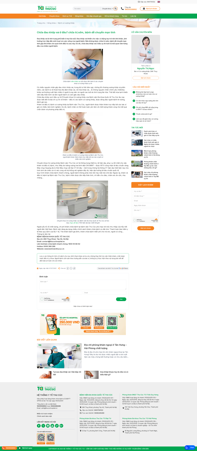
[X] (43, 426)
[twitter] (71, 268)
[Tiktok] (57, 426)
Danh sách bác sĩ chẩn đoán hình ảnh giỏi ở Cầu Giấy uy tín (151, 133)
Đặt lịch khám (146, 78)
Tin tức (124, 16)
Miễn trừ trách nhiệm (45, 414)
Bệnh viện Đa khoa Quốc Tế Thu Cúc (96, 395)
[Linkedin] (48, 426)
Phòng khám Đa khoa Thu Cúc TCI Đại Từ (95, 418)
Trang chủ (41, 23)
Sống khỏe (79, 16)
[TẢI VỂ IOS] (41, 437)
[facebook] (67, 268)
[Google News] (61, 426)
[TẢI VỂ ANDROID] (50, 437)
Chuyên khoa (54, 16)
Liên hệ (133, 16)
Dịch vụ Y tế (67, 16)
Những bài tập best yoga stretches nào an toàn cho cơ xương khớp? (146, 94)
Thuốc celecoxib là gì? (144, 114)
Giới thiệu (42, 16)
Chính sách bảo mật (44, 416)
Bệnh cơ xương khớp (66, 23)
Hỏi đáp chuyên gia (94, 16)
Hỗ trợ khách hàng (112, 16)
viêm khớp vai (75, 81)
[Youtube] (52, 426)
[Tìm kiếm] (116, 9)
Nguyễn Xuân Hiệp (146, 68)
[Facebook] (39, 426)
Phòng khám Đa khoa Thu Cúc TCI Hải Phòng (139, 418)
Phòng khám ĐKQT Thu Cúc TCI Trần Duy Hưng (140, 395)
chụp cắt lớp (73, 223)
